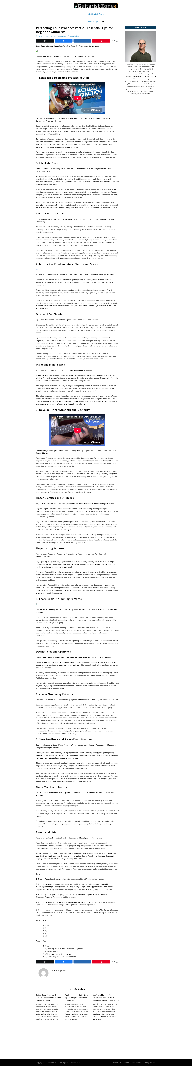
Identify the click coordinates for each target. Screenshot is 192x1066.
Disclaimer (136, 1062)
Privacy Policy (149, 1062)
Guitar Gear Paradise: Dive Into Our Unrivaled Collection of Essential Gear (48, 997)
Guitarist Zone (96, 14)
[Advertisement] (140, 110)
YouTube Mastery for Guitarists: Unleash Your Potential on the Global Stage (106, 997)
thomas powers (60, 36)
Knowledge (93, 21)
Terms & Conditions (121, 1062)
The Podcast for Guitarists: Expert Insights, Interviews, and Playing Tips (76, 997)
